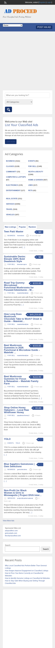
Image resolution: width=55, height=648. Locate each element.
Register (42, 2)
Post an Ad (44, 27)
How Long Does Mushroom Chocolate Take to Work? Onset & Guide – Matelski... (23, 318)
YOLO (7, 439)
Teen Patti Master (13, 231)
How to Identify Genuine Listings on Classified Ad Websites (27, 578)
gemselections (22, 469)
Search (7, 545)
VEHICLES (10, 215)
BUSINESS (10, 161)
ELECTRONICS (12, 185)
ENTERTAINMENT (13, 190)
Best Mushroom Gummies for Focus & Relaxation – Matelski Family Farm (21, 380)
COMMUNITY (11, 172)
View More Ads (8, 521)
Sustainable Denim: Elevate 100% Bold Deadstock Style (15, 259)
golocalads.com (11, 533)
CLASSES (10, 166)
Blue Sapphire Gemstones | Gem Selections (19, 465)
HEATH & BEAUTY (35, 172)
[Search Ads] (8, 109)
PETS (30, 190)
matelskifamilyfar (22, 293)
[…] (23, 247)
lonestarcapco (22, 264)
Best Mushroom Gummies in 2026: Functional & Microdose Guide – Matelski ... (22, 349)
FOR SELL (32, 166)
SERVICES (10, 204)
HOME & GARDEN (35, 180)
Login (49, 2)
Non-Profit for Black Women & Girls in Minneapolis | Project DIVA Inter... (23, 493)
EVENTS (31, 161)
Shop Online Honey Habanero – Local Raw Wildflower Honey (16, 410)
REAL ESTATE (11, 199)
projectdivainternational (25, 498)
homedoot (20, 235)
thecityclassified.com (13, 536)
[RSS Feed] (5, 2)
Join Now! (10, 142)
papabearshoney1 (23, 415)
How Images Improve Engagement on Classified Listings (26, 571)
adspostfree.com (11, 531)
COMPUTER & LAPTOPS (16, 177)
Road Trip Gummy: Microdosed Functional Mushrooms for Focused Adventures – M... (19, 286)
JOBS (30, 185)
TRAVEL (9, 209)
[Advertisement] (27, 61)
